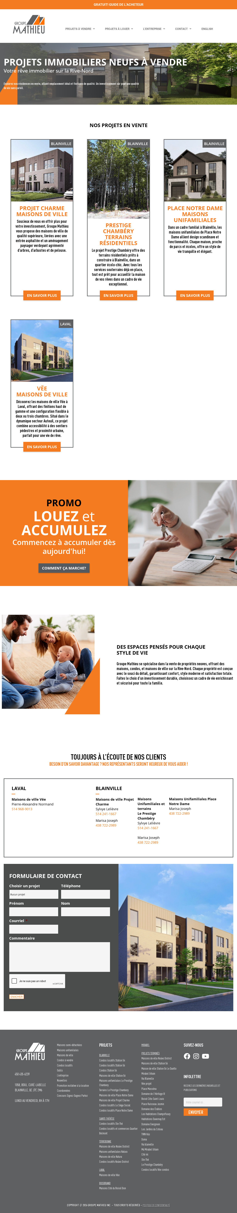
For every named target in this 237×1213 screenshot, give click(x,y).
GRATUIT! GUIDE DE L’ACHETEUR (118, 4)
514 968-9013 (22, 809)
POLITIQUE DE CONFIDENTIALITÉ (156, 1205)
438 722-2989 (106, 825)
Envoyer (17, 997)
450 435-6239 (22, 1074)
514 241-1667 (106, 814)
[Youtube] (205, 1056)
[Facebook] (187, 1056)
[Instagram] (196, 1056)
